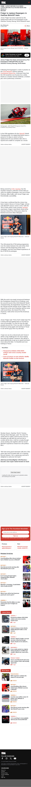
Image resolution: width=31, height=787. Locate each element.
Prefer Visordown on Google (13, 54)
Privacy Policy (5, 539)
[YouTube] (15, 759)
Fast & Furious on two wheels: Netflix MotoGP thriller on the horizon (19, 629)
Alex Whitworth (4, 25)
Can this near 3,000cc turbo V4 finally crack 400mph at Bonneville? (19, 698)
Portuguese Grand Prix (8, 73)
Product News (15, 658)
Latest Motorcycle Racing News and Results (13, 8)
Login (2, 775)
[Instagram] (6, 759)
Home (2, 6)
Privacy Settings (5, 774)
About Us (3, 770)
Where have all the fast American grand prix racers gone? (10, 594)
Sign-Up (3, 777)
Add (27, 55)
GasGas (18, 189)
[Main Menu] (29, 2)
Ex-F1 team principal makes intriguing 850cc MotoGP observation (8, 577)
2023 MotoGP (7, 71)
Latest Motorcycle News (14, 6)
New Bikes (13, 647)
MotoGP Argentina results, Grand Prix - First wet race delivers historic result (23, 547)
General (3, 600)
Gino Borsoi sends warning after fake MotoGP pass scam (10, 567)
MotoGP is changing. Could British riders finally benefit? (10, 585)
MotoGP (3, 10)
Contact (3, 771)
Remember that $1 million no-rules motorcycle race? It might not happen (10, 603)
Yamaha (25, 207)
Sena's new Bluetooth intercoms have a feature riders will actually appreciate (20, 661)
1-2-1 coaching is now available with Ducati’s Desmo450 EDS (19, 718)
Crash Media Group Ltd (7, 761)
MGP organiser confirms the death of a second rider (19, 676)
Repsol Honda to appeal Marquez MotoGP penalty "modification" (7, 547)
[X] (11, 759)
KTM (13, 189)
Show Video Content (15, 472)
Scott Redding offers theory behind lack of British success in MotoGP (11, 559)
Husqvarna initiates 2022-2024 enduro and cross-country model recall (14, 352)
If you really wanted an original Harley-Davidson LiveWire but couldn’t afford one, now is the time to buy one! (19, 651)
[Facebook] (2, 759)
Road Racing (14, 674)
